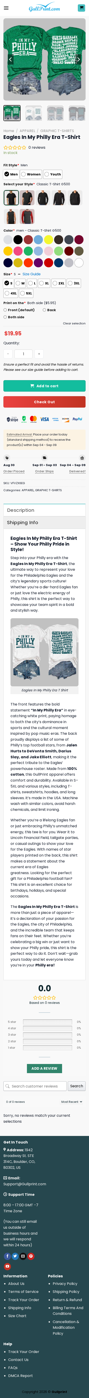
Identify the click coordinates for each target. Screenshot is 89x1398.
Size (7, 274)
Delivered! (77, 471)
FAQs (13, 1367)
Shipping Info (19, 1307)
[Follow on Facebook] (7, 1256)
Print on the (14, 303)
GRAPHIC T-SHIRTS (57, 130)
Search (76, 1086)
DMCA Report (20, 1375)
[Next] (78, 59)
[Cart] (81, 8)
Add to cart (48, 386)
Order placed (14, 471)
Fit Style (11, 165)
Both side (16, 317)
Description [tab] (20, 510)
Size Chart (17, 1315)
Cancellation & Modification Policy (66, 1327)
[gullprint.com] (44, 8)
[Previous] (11, 59)
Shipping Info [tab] (22, 522)
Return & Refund (67, 1300)
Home (8, 130)
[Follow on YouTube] (7, 1266)
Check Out (44, 402)
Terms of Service (23, 1291)
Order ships (44, 471)
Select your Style (19, 184)
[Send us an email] (22, 1256)
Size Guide (32, 274)
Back (51, 310)
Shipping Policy (66, 1291)
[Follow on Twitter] (15, 1256)
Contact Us (18, 1359)
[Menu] (6, 7)
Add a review (44, 1068)
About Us (16, 1283)
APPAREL (27, 130)
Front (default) (21, 310)
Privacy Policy (65, 1283)
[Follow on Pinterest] (30, 1256)
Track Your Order (23, 1300)
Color (9, 230)
